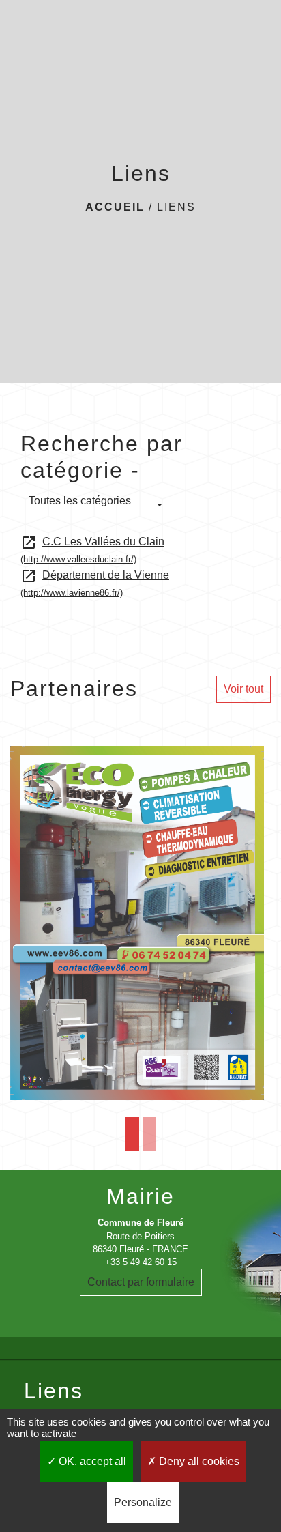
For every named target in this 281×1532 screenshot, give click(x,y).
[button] (95, 506)
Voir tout (243, 689)
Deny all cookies (197, 1461)
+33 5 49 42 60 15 (141, 1262)
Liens (176, 207)
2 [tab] (149, 1134)
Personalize (143, 1502)
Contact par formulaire (140, 1282)
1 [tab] (132, 1134)
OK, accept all (91, 1461)
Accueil (115, 207)
